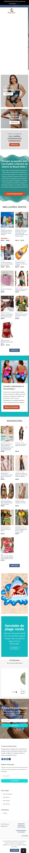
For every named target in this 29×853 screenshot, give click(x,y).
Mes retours (6, 802)
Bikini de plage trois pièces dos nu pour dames (6, 529)
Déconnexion (6, 808)
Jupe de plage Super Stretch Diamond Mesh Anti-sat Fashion (6, 503)
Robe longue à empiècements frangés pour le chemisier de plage (6, 475)
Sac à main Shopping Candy (6, 289)
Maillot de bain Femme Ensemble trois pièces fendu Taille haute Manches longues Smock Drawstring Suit (21, 233)
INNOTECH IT (4, 831)
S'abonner (14, 730)
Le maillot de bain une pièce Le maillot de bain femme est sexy (7, 264)
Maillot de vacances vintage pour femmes (20, 502)
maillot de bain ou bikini (17, 172)
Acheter (3, 758)
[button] (2, 11)
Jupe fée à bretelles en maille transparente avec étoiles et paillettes (21, 475)
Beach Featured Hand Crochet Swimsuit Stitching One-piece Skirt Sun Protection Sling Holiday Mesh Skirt (7, 447)
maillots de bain (17, 33)
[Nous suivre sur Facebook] (12, 6)
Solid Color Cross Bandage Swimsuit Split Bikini (7, 342)
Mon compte (6, 805)
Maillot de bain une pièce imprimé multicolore (21, 289)
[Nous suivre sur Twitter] (7, 764)
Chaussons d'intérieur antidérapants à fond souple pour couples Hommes (6, 232)
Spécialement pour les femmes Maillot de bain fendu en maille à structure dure (21, 530)
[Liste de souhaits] (23, 11)
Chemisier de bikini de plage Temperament (21, 445)
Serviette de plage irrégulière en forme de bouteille (21, 264)
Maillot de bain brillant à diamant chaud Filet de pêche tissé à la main (7, 315)
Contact (5, 818)
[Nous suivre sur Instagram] (14, 6)
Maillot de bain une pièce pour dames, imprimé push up (21, 315)
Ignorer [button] (18, 3)
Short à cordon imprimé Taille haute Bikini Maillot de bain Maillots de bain (7, 557)
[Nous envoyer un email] (16, 6)
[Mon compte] (21, 11)
